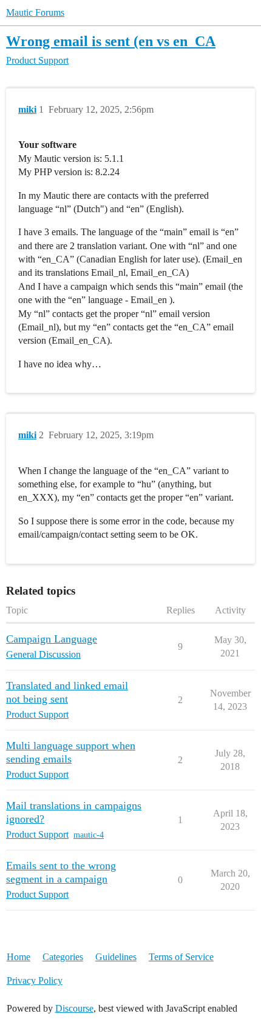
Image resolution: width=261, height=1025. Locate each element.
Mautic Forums (35, 12)
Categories (62, 957)
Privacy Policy (35, 980)
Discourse (74, 1008)
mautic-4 (88, 835)
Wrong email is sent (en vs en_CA (110, 41)
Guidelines (116, 957)
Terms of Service (181, 957)
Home (18, 957)
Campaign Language (51, 639)
